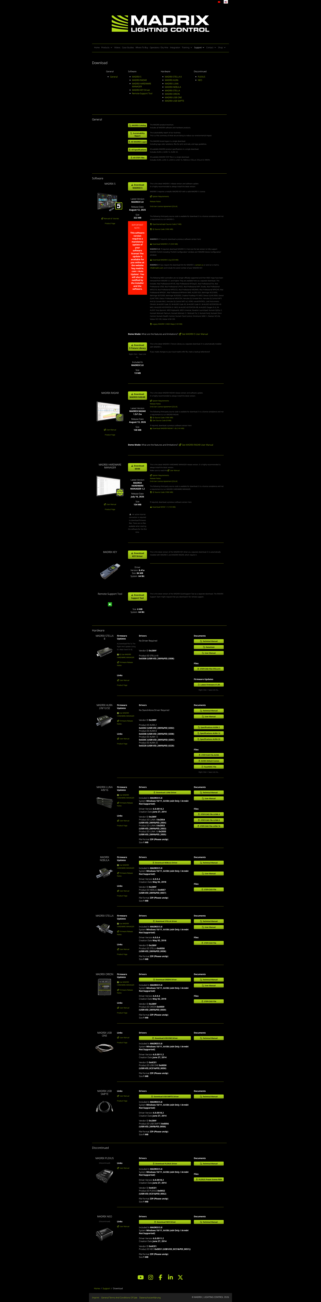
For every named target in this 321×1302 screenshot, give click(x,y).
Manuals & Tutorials (111, 218)
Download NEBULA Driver (166, 862)
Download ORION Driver (166, 979)
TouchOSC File (210, 767)
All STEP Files (138, 157)
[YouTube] (140, 1277)
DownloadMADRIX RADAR (137, 395)
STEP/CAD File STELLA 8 (209, 669)
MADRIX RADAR (139, 80)
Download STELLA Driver (166, 921)
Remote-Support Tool (142, 93)
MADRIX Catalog (138, 125)
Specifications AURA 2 (210, 727)
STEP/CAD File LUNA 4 (210, 814)
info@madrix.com (156, 268)
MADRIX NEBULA (173, 87)
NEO (200, 80)
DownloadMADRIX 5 (138, 186)
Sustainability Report (138, 134)
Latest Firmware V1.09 (210, 684)
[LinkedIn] (170, 1277)
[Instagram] (150, 1277)
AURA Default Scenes (209, 761)
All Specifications (138, 149)
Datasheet (210, 647)
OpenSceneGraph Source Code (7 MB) (166, 224)
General (114, 76)
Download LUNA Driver (166, 792)
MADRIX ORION (172, 93)
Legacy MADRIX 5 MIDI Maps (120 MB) (167, 324)
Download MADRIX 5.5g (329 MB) (165, 260)
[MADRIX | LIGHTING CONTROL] (160, 24)
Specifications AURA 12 (210, 733)
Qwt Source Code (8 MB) (161, 420)
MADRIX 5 (136, 76)
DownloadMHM (138, 467)
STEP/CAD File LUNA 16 (210, 826)
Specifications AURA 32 (210, 739)
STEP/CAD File (210, 889)
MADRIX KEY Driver (141, 90)
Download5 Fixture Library (137, 346)
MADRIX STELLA (172, 90)
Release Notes (155, 201)
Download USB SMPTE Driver (166, 1096)
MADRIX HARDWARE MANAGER (141, 85)
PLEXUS (201, 76)
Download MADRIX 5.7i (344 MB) (165, 244)
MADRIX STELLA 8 (173, 76)
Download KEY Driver (138, 555)
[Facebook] (160, 1277)
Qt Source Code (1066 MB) (162, 229)
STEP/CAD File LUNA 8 (210, 820)
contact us (199, 265)
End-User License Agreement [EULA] (163, 206)
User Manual (111, 430)
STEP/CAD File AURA (210, 755)
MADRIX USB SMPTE (174, 100)
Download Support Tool (137, 596)
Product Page (110, 223)
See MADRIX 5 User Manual (194, 334)
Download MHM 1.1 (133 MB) (164, 507)
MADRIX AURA (171, 80)
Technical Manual (210, 641)
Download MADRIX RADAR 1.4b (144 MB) (168, 428)
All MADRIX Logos (139, 142)
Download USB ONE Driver (166, 1038)
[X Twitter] (180, 1277)
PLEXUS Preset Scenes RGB (210, 1179)
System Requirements (160, 196)
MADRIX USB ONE (173, 97)
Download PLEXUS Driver (166, 1163)
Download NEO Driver (166, 1222)
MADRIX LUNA (171, 83)
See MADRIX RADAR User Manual (197, 444)
